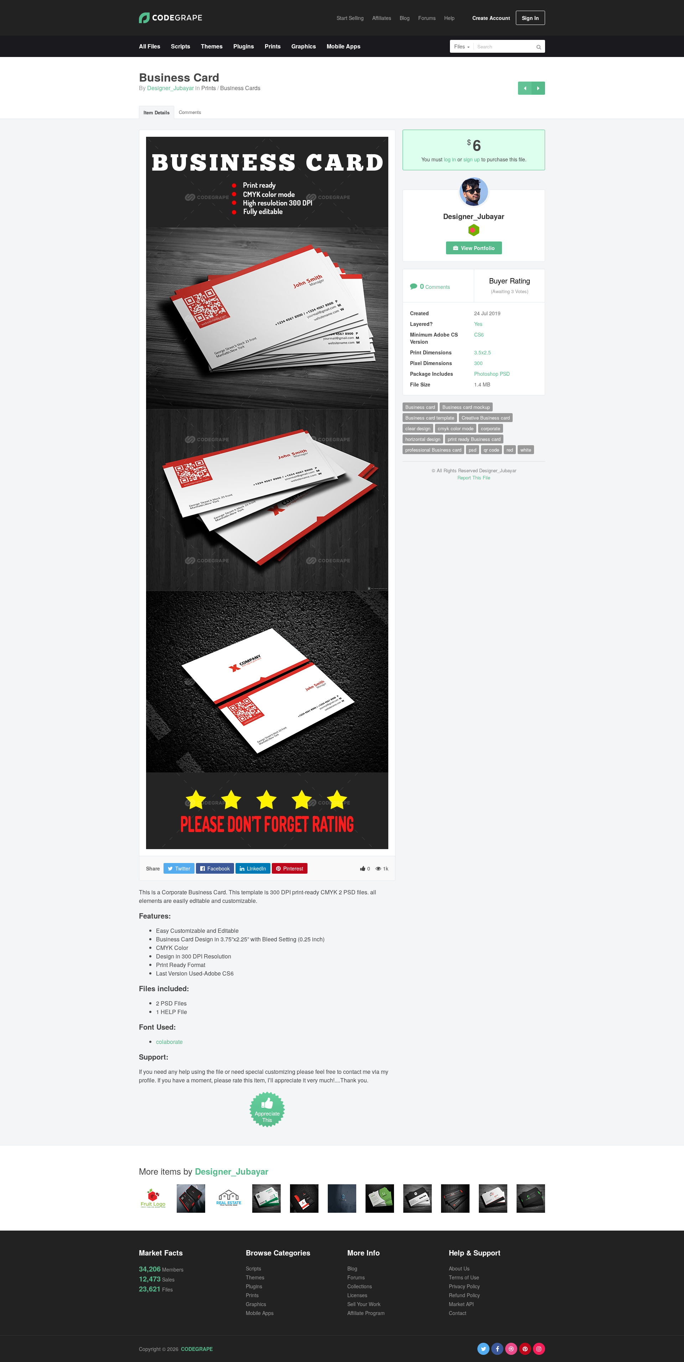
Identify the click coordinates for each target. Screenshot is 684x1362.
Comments (190, 112)
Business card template (429, 417)
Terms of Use (464, 1277)
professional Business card (433, 449)
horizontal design (422, 439)
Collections (359, 1286)
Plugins (254, 1286)
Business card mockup (466, 407)
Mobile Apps (260, 1312)
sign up (471, 159)
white (525, 449)
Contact (457, 1312)
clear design (417, 428)
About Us (459, 1268)
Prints (208, 88)
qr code (491, 449)
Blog (352, 1268)
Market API (461, 1304)
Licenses (357, 1295)
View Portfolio (477, 247)
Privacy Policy (464, 1286)
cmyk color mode (455, 428)
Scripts (253, 1268)
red (510, 449)
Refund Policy (464, 1295)
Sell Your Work (363, 1304)
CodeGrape (197, 1348)
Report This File (473, 477)
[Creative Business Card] (538, 88)
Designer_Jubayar (170, 88)
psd (472, 449)
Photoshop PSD (492, 373)
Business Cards (240, 88)
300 (478, 363)
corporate (490, 428)
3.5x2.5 (482, 352)
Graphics (256, 1304)
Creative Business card (486, 417)
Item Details (157, 112)
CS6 (479, 334)
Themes (255, 1277)
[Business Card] (525, 88)
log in (450, 159)
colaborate (169, 1042)
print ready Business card (474, 439)
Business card (420, 407)
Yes (478, 323)
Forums (356, 1277)
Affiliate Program (366, 1312)
